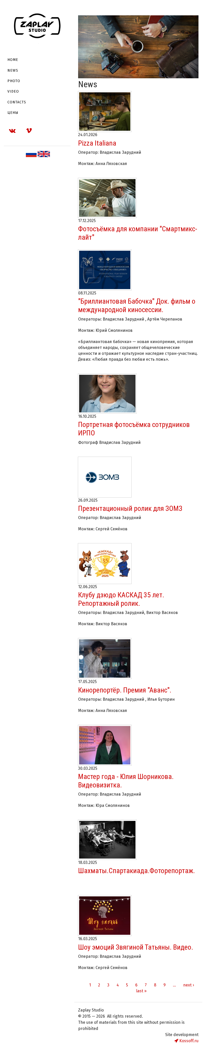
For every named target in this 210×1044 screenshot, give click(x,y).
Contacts (16, 102)
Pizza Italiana (97, 143)
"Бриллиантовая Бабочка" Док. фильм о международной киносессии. (136, 305)
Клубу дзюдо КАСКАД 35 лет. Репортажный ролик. (121, 599)
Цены (12, 113)
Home (12, 60)
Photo (13, 81)
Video (13, 91)
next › (188, 985)
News (12, 70)
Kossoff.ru (188, 1040)
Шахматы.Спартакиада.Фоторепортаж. (136, 870)
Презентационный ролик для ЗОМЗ (130, 508)
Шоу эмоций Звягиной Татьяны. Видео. (135, 947)
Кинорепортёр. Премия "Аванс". (124, 690)
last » (141, 990)
